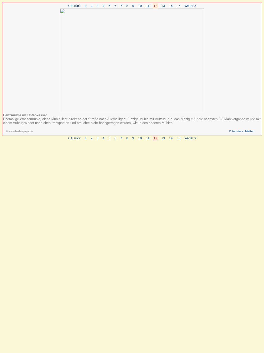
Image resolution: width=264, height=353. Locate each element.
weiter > (190, 6)
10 (140, 6)
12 (155, 6)
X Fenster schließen (241, 131)
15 (178, 6)
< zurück (74, 6)
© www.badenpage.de (19, 131)
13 (163, 6)
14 (171, 6)
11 (148, 6)
